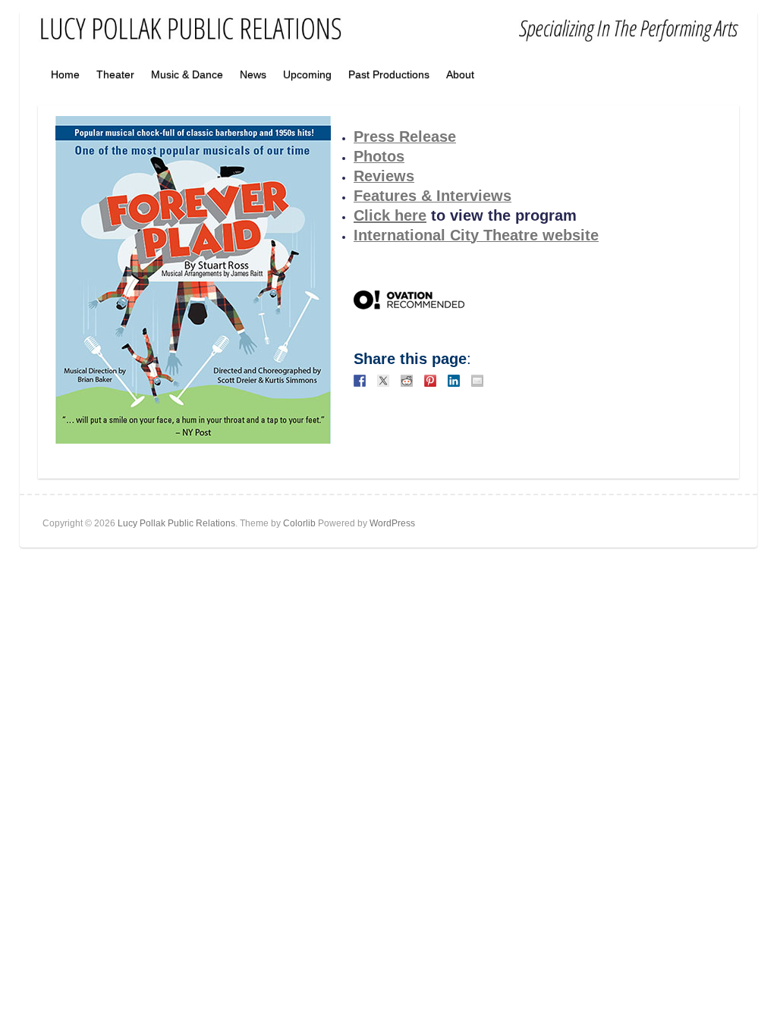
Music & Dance (187, 74)
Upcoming (307, 74)
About (460, 74)
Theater (115, 74)
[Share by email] (477, 381)
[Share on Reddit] (407, 381)
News (253, 74)
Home (65, 74)
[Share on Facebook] (360, 381)
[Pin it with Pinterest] (430, 381)
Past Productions (388, 74)
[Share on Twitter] (383, 381)
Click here (390, 215)
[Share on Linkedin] (454, 381)
